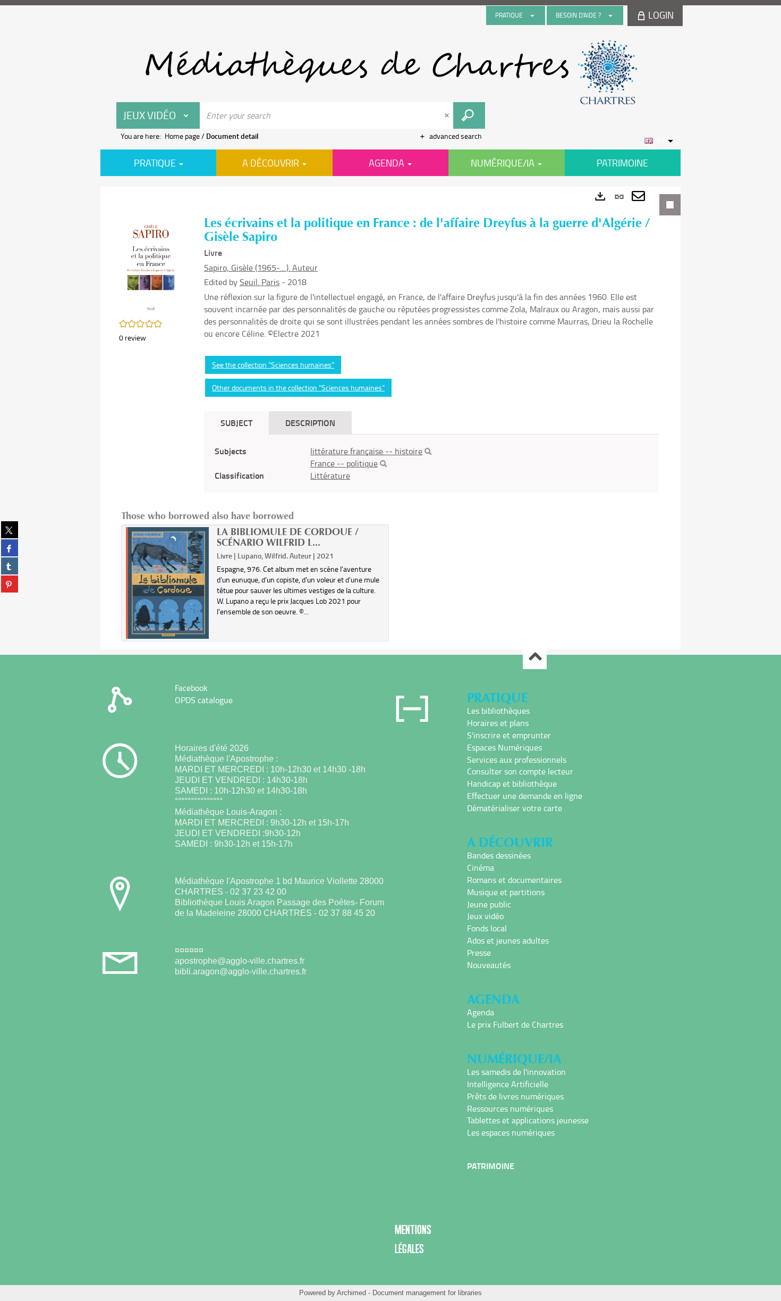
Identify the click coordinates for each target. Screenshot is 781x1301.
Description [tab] (310, 422)
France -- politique (344, 463)
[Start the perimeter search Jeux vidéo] (469, 115)
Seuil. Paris (259, 282)
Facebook (191, 688)
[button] (151, 264)
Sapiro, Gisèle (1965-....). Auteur (261, 267)
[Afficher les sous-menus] (532, 15)
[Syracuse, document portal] (390, 72)
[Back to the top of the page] (535, 657)
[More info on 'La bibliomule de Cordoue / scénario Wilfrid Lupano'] (167, 583)
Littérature (330, 475)
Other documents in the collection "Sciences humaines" (298, 387)
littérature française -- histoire (366, 451)
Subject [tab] (236, 422)
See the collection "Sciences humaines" (273, 365)
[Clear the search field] (448, 115)
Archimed (351, 1293)
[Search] (428, 451)
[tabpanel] (390, 418)
